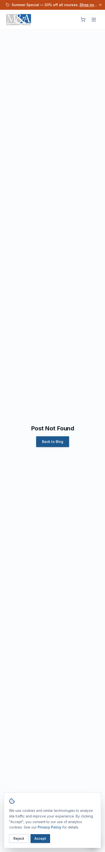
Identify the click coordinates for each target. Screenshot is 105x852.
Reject (18, 838)
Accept (40, 838)
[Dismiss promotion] (100, 5)
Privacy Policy (49, 827)
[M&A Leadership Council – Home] (18, 19)
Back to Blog (52, 441)
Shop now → (90, 5)
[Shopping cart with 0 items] (83, 19)
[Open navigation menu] (93, 19)
